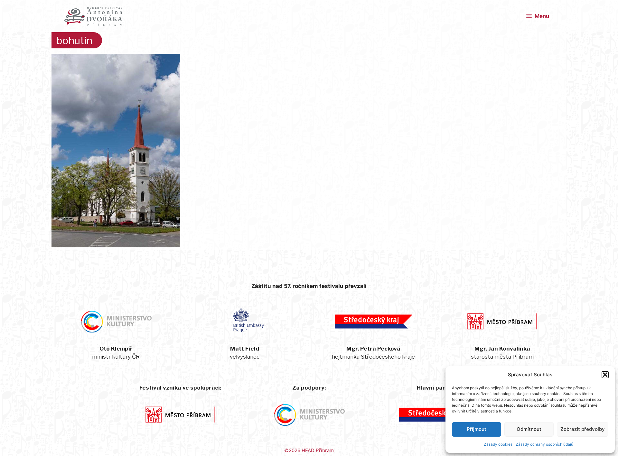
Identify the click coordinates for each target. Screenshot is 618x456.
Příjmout (476, 429)
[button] (605, 375)
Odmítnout (529, 429)
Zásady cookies (498, 444)
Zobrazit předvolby (582, 429)
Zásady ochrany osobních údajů (544, 444)
